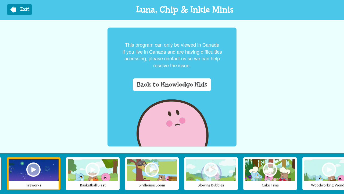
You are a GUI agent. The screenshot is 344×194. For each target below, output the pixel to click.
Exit (25, 9)
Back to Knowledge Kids (172, 84)
